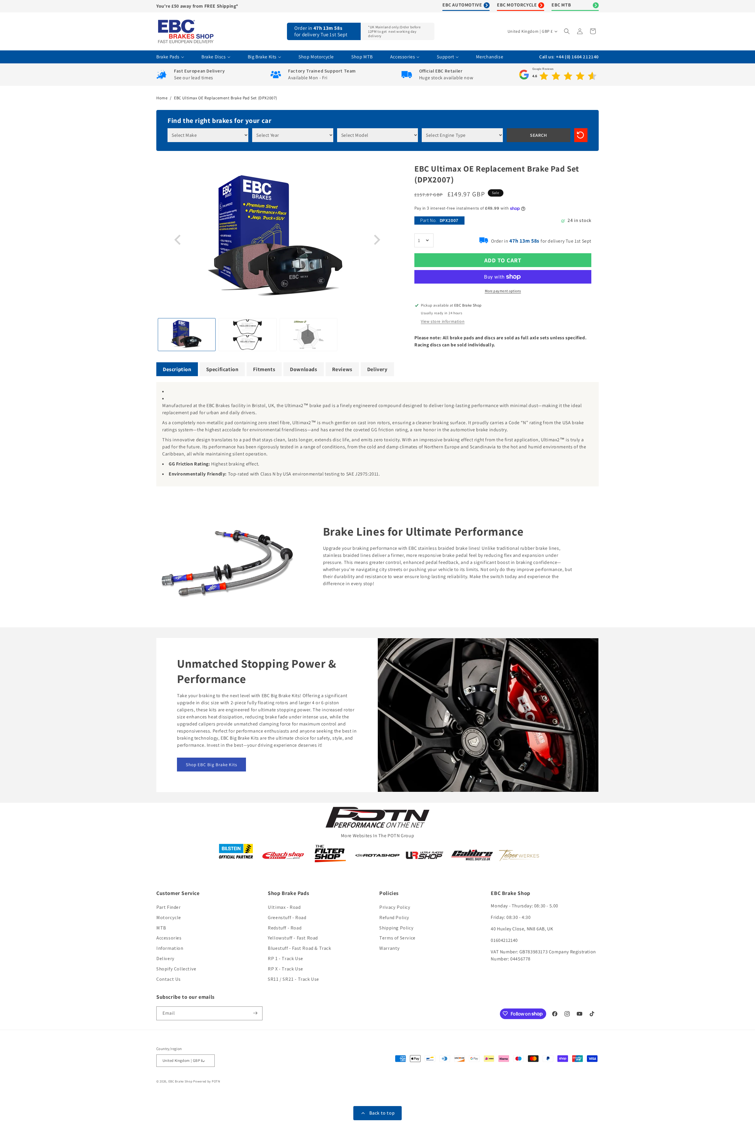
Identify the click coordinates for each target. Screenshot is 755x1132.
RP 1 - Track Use (285, 958)
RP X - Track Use (285, 969)
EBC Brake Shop (180, 1082)
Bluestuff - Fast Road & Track (299, 948)
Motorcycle (168, 917)
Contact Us (168, 979)
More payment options (503, 291)
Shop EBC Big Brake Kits (211, 764)
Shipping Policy (396, 928)
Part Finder (168, 907)
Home (162, 98)
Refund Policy (394, 917)
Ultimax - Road (284, 907)
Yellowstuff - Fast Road (293, 938)
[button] (567, 31)
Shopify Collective (176, 969)
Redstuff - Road (284, 928)
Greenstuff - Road (287, 917)
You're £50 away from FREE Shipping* (197, 6)
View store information (443, 321)
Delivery (165, 958)
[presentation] (178, 240)
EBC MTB (561, 5)
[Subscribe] (255, 1013)
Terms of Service (397, 938)
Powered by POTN (206, 1082)
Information (169, 948)
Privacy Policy (394, 907)
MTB (161, 928)
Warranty (389, 948)
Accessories (169, 938)
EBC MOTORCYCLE (517, 5)
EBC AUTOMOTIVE (462, 5)
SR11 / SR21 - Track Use (293, 979)
